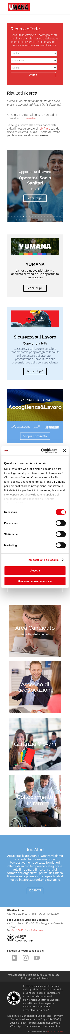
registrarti (32, 118)
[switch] (61, 523)
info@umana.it (37, 930)
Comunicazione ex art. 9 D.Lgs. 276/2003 (35, 1019)
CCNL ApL (16, 1026)
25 (35, 220)
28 (44, 220)
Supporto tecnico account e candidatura (34, 974)
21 (23, 220)
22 (26, 220)
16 (54, 216)
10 (35, 216)
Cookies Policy (18, 1022)
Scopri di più (35, 198)
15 (51, 216)
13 (44, 216)
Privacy (58, 1015)
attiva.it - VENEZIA (55, 1031)
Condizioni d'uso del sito (36, 1015)
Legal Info (13, 1015)
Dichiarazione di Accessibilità (42, 1026)
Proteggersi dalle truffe (35, 978)
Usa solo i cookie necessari (35, 581)
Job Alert (44, 128)
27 (41, 220)
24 (32, 220)
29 (47, 220)
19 (16, 220)
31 (53, 220)
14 (47, 216)
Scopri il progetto (35, 436)
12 (41, 216)
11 (38, 216)
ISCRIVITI (35, 890)
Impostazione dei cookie (43, 559)
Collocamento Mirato (35, 800)
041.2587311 (18, 930)
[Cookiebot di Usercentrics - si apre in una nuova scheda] (42, 450)
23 (29, 220)
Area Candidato (35, 628)
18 (60, 216)
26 (38, 220)
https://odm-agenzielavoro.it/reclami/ (36, 1008)
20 (19, 220)
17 (57, 216)
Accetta (35, 570)
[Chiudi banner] (64, 450)
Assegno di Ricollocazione (35, 687)
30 (50, 220)
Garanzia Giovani (35, 744)
